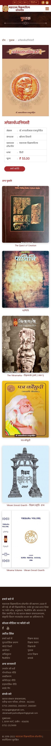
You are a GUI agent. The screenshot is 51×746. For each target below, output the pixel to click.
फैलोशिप (6, 658)
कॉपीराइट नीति (8, 680)
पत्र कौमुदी (25, 440)
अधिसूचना (6, 654)
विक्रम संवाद (33, 639)
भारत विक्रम (33, 654)
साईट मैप (6, 688)
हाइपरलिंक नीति (9, 684)
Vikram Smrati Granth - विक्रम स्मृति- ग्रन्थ (25, 505)
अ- (15, 2)
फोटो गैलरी (7, 646)
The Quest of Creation (25, 245)
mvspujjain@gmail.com (13, 710)
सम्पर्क (30, 658)
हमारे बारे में (7, 639)
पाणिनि (25, 310)
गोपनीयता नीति (9, 673)
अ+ (25, 2)
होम (4, 40)
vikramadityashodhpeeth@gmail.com (20, 713)
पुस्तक (11, 40)
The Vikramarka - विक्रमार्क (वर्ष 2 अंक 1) (25, 375)
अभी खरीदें (14, 169)
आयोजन (5, 650)
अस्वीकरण (6, 676)
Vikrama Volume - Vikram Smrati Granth (25, 570)
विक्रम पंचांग (33, 642)
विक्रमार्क (32, 646)
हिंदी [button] (33, 2)
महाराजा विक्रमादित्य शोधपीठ (29, 737)
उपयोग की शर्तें (8, 669)
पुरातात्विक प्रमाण (10, 642)
